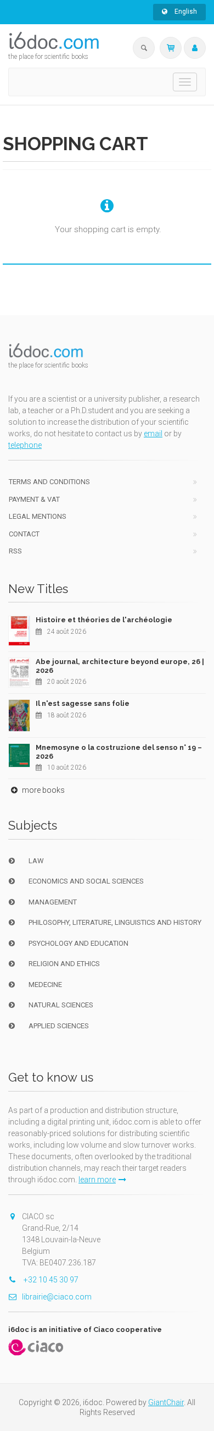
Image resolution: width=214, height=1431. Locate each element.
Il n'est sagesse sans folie (82, 703)
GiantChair (166, 1402)
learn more (97, 1179)
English (185, 11)
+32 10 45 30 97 (50, 1279)
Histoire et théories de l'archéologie (104, 620)
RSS (15, 551)
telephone (25, 445)
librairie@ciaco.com (57, 1296)
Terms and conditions (49, 482)
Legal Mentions (37, 516)
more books (42, 790)
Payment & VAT (34, 499)
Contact (24, 534)
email (153, 433)
